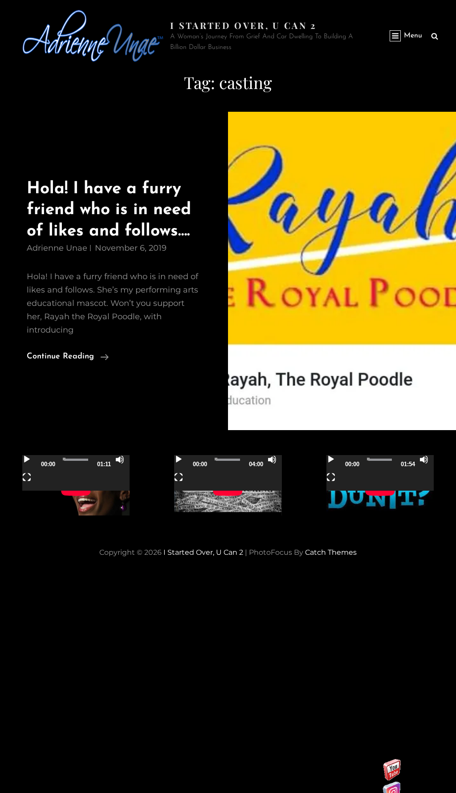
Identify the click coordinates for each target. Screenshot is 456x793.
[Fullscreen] (26, 477)
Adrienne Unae (57, 248)
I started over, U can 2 (243, 25)
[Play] (26, 459)
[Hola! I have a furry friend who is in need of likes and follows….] (342, 271)
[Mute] (119, 459)
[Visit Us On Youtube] (391, 776)
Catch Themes (331, 552)
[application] (76, 485)
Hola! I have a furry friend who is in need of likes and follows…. (109, 210)
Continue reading (68, 357)
